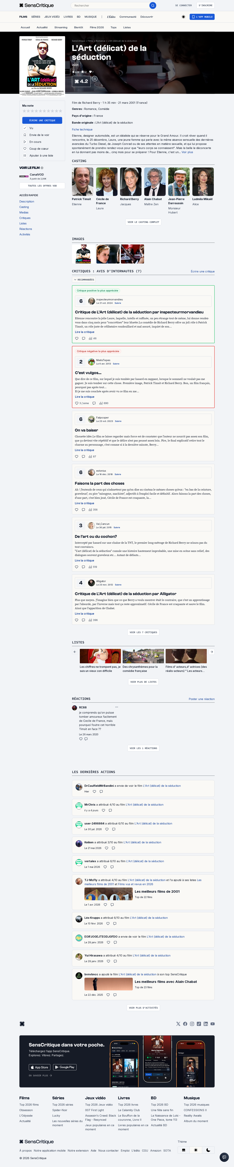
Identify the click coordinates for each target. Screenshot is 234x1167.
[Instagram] (192, 1025)
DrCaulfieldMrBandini (99, 785)
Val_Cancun (102, 523)
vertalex (90, 861)
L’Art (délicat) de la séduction (114, 122)
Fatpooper (102, 417)
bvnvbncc (91, 974)
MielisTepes (103, 360)
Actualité (25, 1121)
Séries (58, 1098)
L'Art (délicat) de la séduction (122, 41)
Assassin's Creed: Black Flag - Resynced (100, 1117)
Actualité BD (159, 1125)
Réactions (81, 698)
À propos (25, 1150)
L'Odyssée (26, 1115)
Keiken (89, 842)
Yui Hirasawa (93, 955)
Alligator (101, 581)
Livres (124, 1098)
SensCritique (78, 41)
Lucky (56, 1115)
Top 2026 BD (159, 1104)
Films (90, 41)
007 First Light (94, 1110)
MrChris (89, 804)
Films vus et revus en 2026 (135, 884)
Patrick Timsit (81, 199)
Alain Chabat (153, 199)
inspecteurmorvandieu (109, 299)
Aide (93, 1150)
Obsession (26, 1110)
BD (153, 1098)
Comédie (103, 109)
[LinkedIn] (206, 1025)
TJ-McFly (90, 880)
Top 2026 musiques (196, 1104)
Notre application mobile (50, 1150)
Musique (192, 1098)
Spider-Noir (59, 1110)
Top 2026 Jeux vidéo (99, 1104)
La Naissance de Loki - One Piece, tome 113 (165, 1117)
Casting (79, 161)
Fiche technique (82, 129)
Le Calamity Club (129, 1110)
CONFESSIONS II (195, 1110)
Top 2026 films (29, 1104)
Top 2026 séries (62, 1104)
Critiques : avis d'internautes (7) (107, 271)
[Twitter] (178, 1025)
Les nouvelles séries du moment (67, 1123)
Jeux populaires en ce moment (99, 1127)
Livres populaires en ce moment (133, 1127)
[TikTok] (199, 1025)
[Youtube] (213, 1025)
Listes (78, 642)
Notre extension (78, 1150)
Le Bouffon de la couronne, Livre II (129, 1117)
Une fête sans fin (162, 1110)
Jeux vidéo (95, 1098)
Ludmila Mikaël (202, 199)
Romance (100, 41)
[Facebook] (185, 1025)
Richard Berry (129, 199)
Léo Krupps (92, 917)
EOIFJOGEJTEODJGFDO (101, 936)
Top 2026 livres (128, 1104)
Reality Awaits (193, 1115)
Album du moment (196, 1121)
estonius (101, 470)
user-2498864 (94, 823)
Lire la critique (84, 332)
